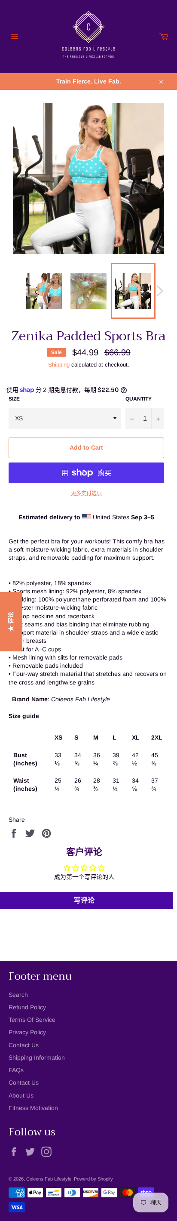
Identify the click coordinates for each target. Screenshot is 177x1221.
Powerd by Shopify (93, 1178)
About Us (21, 1095)
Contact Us (24, 1045)
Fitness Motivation (33, 1107)
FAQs (16, 1070)
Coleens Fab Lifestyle (48, 1178)
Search (18, 994)
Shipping (59, 364)
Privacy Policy (27, 1032)
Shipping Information (37, 1057)
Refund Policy (27, 1007)
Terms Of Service (32, 1019)
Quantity (138, 399)
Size (14, 399)
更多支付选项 (86, 493)
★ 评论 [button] (10, 622)
